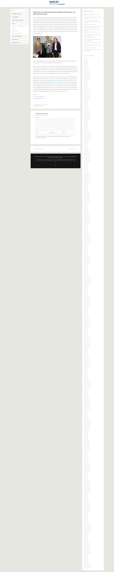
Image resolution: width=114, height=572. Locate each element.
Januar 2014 (86, 318)
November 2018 (87, 218)
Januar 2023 (86, 132)
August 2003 (86, 533)
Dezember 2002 (87, 547)
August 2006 (86, 471)
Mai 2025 (86, 84)
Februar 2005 (86, 502)
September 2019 (87, 201)
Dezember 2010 (87, 382)
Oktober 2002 (86, 550)
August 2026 (86, 58)
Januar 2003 (86, 545)
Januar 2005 (86, 504)
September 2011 (87, 366)
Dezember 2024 (87, 93)
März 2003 (86, 542)
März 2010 (86, 397)
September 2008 (87, 428)
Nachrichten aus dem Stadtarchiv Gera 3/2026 (92, 15)
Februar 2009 (86, 419)
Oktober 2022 (86, 137)
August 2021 (86, 161)
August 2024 (86, 100)
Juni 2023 (86, 124)
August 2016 (86, 265)
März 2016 (86, 273)
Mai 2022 (86, 146)
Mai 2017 (86, 249)
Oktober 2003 (86, 530)
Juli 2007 (85, 452)
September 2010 (87, 387)
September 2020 (87, 180)
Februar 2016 (86, 275)
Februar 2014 (86, 316)
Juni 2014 (86, 309)
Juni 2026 (86, 62)
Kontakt (69, 159)
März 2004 (86, 521)
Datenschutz (15, 39)
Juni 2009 (86, 413)
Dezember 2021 (87, 155)
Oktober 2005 (86, 488)
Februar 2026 (86, 69)
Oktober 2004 (86, 509)
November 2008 (87, 425)
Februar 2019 (86, 213)
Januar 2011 (86, 380)
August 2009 (86, 409)
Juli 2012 (85, 349)
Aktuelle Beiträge (89, 11)
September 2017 (87, 242)
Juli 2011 (85, 370)
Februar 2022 (86, 151)
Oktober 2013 (86, 323)
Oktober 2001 (86, 567)
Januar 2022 (86, 153)
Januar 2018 (86, 235)
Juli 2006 (85, 473)
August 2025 (86, 79)
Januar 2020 (86, 194)
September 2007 (87, 449)
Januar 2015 (86, 297)
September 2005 (87, 490)
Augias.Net (41, 105)
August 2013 (86, 327)
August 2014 (86, 306)
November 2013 (87, 321)
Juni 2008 (86, 433)
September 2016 (87, 263)
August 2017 (86, 244)
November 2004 (87, 507)
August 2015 (86, 285)
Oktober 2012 (86, 344)
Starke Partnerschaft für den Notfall (91, 20)
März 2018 (86, 232)
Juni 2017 (86, 247)
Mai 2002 (86, 557)
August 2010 (86, 388)
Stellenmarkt (15, 17)
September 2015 (87, 284)
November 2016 (87, 260)
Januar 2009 (86, 421)
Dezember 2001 (87, 564)
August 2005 (86, 492)
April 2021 (86, 168)
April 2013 (86, 333)
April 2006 (86, 478)
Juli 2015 (85, 287)
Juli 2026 (85, 60)
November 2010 (87, 383)
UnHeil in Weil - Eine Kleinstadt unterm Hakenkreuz (92, 30)
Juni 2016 (86, 268)
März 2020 (86, 191)
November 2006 (87, 466)
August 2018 (86, 223)
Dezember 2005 (87, 485)
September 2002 (87, 552)
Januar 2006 (86, 483)
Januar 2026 (86, 70)
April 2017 (86, 251)
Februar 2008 (86, 440)
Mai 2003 (86, 538)
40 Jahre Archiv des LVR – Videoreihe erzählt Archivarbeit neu (93, 50)
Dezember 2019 (87, 196)
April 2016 (86, 272)
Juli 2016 (85, 266)
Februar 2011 (86, 378)
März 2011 (86, 376)
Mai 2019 (86, 208)
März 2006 (86, 480)
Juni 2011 (86, 371)
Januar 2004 (86, 524)
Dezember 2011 (87, 361)
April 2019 (86, 210)
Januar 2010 (86, 401)
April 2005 (86, 499)
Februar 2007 (86, 461)
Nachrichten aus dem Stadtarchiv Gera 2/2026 (92, 32)
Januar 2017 (86, 256)
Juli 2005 (85, 493)
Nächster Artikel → (73, 148)
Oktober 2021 (86, 158)
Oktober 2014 (86, 303)
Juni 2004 (86, 516)
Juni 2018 (86, 227)
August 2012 (86, 347)
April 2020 (86, 189)
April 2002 (86, 559)
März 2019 (86, 211)
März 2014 (86, 315)
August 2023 (86, 120)
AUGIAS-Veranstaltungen (17, 20)
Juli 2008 (85, 432)
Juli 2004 (85, 514)
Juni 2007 (86, 454)
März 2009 (86, 418)
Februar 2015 (86, 296)
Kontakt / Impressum (17, 36)
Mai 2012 (86, 352)
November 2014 (87, 301)
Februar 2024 (86, 110)
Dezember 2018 (87, 216)
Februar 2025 (86, 89)
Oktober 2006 (86, 468)
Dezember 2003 (87, 526)
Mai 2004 (86, 517)
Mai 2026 (86, 63)
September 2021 (87, 160)
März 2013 (86, 335)
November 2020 (87, 177)
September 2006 (87, 469)
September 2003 (87, 531)
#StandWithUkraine (16, 13)
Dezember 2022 (87, 134)
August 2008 (86, 430)
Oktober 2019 (86, 199)
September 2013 (87, 325)
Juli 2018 (85, 225)
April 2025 (86, 86)
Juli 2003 (85, 535)
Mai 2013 (86, 332)
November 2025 (87, 74)
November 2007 (87, 445)
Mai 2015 (86, 290)
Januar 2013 (86, 339)
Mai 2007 (86, 456)
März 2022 (86, 149)
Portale (13, 28)
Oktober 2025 (86, 75)
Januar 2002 (86, 562)
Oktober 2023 (86, 117)
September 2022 (87, 139)
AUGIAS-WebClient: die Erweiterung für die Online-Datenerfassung (92, 35)
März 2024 (86, 108)
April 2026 (86, 65)
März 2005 (86, 500)
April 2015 (86, 292)
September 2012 (87, 345)
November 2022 (87, 136)
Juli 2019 (85, 204)
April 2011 (86, 375)
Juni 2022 (86, 144)
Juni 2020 (86, 186)
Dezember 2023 (87, 113)
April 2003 (86, 540)
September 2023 (87, 118)
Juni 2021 (86, 165)
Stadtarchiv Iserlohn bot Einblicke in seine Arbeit (92, 43)
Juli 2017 (85, 246)
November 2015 (87, 280)
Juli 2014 (85, 308)
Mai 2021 (86, 167)
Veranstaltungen (16, 42)
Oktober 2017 (86, 241)
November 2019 (87, 198)
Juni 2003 (86, 536)
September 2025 (87, 77)
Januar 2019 (86, 215)
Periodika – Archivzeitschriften (18, 26)
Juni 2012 (86, 351)
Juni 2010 (86, 392)
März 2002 (86, 560)
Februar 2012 (86, 358)
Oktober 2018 (86, 220)
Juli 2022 (85, 143)
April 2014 (86, 313)
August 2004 (86, 512)
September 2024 (87, 98)
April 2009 (86, 416)
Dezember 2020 (87, 175)
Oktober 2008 (86, 426)
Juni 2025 (86, 82)
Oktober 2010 (86, 385)
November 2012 (87, 342)
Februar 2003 (86, 543)
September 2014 (87, 304)
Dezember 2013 (87, 320)
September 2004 (87, 511)
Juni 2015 (86, 289)
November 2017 (87, 239)
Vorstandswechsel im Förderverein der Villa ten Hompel (92, 18)
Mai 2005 (86, 497)
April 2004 (86, 519)
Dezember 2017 (87, 237)
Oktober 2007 (86, 447)
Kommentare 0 (45, 104)
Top (55, 165)
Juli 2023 (85, 122)
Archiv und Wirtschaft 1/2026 (90, 37)
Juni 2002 (86, 555)
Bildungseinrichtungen (16, 33)
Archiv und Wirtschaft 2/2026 (90, 24)
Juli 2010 (85, 390)
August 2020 (86, 182)
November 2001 (87, 566)
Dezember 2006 (87, 464)
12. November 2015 (37, 104)
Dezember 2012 (87, 340)
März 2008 (86, 438)
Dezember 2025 (87, 72)
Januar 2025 (86, 91)
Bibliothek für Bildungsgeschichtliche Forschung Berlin (60, 80)
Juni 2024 (86, 103)
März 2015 (86, 294)
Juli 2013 (85, 328)
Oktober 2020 (86, 179)
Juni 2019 (86, 206)
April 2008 (86, 437)
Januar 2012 (86, 359)
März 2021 (86, 170)
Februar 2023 (86, 131)
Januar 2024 (86, 112)
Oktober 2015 (86, 282)
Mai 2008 (86, 435)
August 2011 (86, 368)
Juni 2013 (86, 330)
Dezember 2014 (87, 299)
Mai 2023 (86, 125)
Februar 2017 (86, 254)
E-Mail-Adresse (52, 132)
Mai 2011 (86, 373)
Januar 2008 (86, 442)
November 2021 (87, 156)
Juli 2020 (85, 184)
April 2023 (86, 127)
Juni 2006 (86, 474)
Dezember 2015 (87, 278)
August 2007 (86, 450)
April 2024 (86, 106)
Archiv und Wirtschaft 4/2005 (90, 47)
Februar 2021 (86, 172)
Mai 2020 (86, 187)
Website (63, 132)
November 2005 (87, 487)
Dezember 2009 (87, 402)
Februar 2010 (86, 399)
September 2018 (87, 222)
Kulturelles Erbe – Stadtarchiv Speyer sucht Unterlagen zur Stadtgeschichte (92, 27)
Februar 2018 (86, 234)
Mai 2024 (86, 105)
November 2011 (87, 363)
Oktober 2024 (86, 96)
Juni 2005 (86, 495)
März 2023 (86, 129)
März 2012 (86, 356)
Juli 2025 (85, 81)
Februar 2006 (86, 481)
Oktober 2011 (86, 364)
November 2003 (87, 528)
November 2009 (87, 404)
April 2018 (86, 230)
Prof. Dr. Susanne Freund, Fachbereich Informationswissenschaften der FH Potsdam (52, 17)
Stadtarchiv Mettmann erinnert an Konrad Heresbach (92, 22)
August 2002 (86, 554)
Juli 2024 (85, 101)
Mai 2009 (86, 414)
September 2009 (87, 407)
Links (13, 23)
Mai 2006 (86, 476)
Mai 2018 (86, 229)
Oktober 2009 (86, 406)
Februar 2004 (86, 523)
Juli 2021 (85, 163)
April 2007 (86, 457)
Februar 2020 (86, 192)
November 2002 (87, 548)
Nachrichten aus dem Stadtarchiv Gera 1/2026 (92, 45)
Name (36, 132)
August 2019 (86, 203)
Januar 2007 (86, 462)
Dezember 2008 (87, 423)
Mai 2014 (86, 311)
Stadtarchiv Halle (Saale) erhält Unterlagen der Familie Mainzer (92, 40)
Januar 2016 (86, 277)
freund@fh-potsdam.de (38, 98)
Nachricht (37, 117)
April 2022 (86, 148)
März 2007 (86, 459)
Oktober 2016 (86, 261)
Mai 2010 (86, 394)
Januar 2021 (86, 173)
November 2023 (87, 115)
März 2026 (86, 67)
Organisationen (15, 31)
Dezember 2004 (87, 505)
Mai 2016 (86, 270)
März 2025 (86, 87)
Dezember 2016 (87, 258)
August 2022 (86, 141)
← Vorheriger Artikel (38, 148)
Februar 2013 (86, 337)
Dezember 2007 (87, 444)
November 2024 (87, 94)
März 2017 (86, 253)
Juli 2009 (85, 411)
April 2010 (86, 395)
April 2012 (86, 354)
